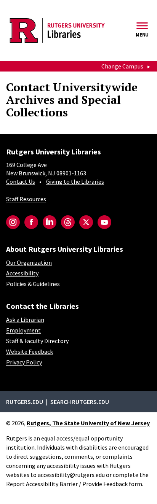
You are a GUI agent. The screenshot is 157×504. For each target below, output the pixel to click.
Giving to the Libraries (75, 181)
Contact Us (20, 181)
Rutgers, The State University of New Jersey (88, 423)
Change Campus (122, 66)
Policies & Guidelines (33, 284)
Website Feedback (29, 351)
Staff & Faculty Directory (37, 341)
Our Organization (29, 262)
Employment (23, 330)
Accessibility (22, 273)
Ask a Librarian (25, 319)
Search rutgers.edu (79, 401)
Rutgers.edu (24, 401)
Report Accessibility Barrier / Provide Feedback (67, 484)
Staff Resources (26, 199)
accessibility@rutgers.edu (71, 475)
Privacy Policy (24, 362)
